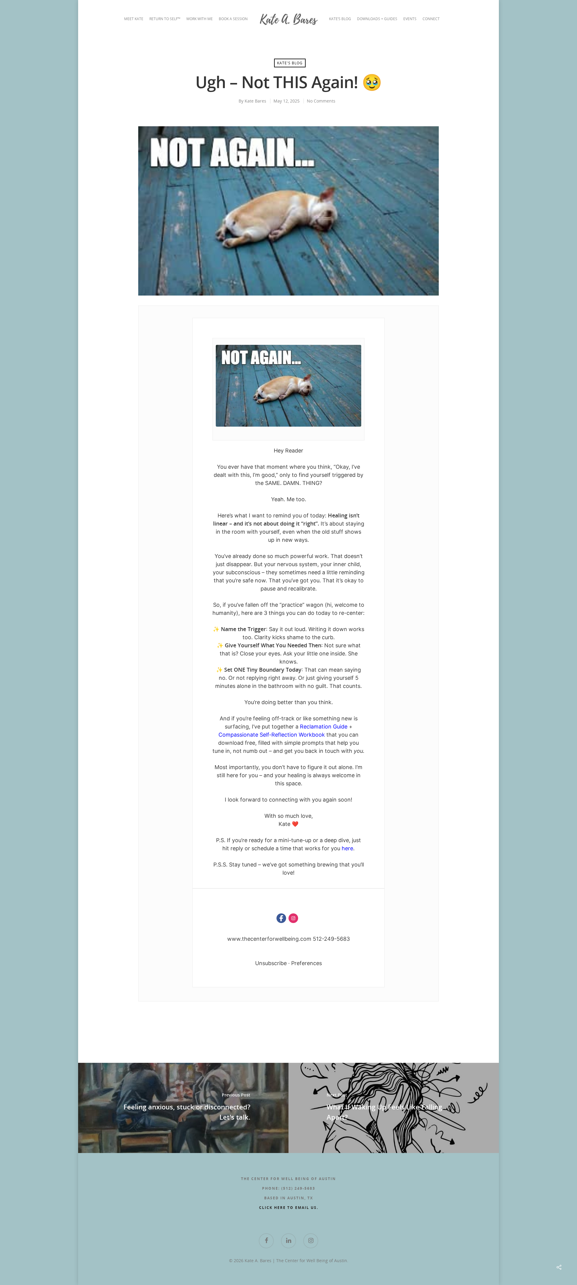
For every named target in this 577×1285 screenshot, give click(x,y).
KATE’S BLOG (340, 18)
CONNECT (431, 18)
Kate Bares (255, 101)
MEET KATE (133, 18)
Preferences (306, 963)
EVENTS (410, 18)
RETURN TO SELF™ (164, 18)
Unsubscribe (271, 963)
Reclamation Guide (323, 726)
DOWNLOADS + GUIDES (377, 18)
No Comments (321, 101)
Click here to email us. (288, 1207)
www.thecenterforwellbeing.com (269, 939)
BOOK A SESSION (233, 18)
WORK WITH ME (199, 18)
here (347, 848)
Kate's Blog (290, 63)
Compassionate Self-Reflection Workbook (272, 734)
